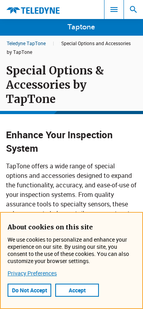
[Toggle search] (133, 9)
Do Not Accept (29, 290)
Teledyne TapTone (26, 43)
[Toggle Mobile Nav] (114, 9)
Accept (77, 290)
